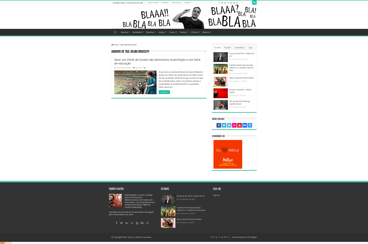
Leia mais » (164, 92)
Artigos (162, 32)
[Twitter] (222, 2)
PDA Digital (252, 237)
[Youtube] (231, 2)
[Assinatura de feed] (205, 51)
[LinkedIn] (225, 2)
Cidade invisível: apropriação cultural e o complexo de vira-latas (241, 67)
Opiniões (124, 32)
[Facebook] (219, 2)
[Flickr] (228, 2)
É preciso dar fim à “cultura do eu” (191, 196)
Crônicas (194, 32)
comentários (239, 48)
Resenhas (150, 32)
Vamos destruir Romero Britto (241, 78)
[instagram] (237, 2)
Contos (172, 32)
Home (115, 32)
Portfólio (165, 3)
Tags (250, 48)
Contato (187, 3)
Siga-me (217, 189)
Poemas (183, 32)
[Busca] (254, 2)
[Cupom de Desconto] (234, 154)
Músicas (206, 32)
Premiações (176, 3)
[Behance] (234, 2)
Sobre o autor (153, 3)
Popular (227, 48)
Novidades (137, 32)
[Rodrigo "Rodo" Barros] (184, 17)
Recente (217, 48)
